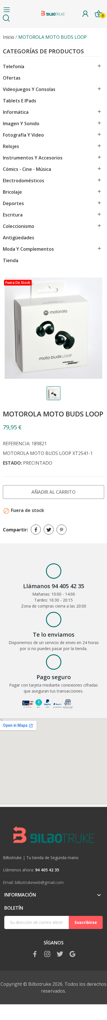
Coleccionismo (18, 226)
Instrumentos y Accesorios (32, 158)
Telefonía (13, 66)
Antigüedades (18, 237)
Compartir (36, 530)
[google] (72, 954)
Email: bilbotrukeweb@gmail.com (33, 882)
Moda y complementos (28, 249)
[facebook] (34, 954)
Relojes (11, 146)
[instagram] (47, 954)
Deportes (13, 203)
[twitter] (59, 954)
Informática (16, 112)
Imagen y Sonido (21, 123)
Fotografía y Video (23, 135)
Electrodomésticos (23, 180)
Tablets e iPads (19, 101)
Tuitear (49, 530)
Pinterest (61, 530)
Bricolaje (12, 192)
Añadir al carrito (53, 492)
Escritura (13, 215)
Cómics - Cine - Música (27, 169)
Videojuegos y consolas (29, 89)
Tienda (10, 260)
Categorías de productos (43, 51)
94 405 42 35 (47, 870)
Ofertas (12, 78)
